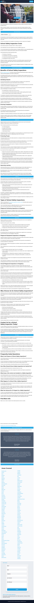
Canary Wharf (19, 496)
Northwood (3, 520)
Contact (31, 1)
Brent (9, 425)
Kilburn (3, 486)
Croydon (18, 537)
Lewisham (19, 518)
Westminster (3, 530)
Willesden (3, 478)
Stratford (18, 490)
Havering (18, 552)
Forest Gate (19, 504)
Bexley (18, 554)
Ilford (18, 527)
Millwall (18, 501)
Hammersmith (4, 506)
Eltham (18, 538)
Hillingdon (3, 547)
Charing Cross (4, 526)
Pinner (3, 492)
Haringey (3, 510)
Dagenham (19, 547)
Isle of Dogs (19, 503)
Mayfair (3, 517)
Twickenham (4, 554)
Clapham (18, 472)
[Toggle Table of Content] (9, 34)
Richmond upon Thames (5, 540)
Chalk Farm (3, 496)
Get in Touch (17, 217)
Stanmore (3, 482)
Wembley (11, 425)
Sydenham (19, 521)
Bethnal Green (4, 557)
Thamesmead (19, 541)
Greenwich (19, 510)
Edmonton (3, 550)
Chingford (18, 497)
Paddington (3, 500)
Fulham (3, 527)
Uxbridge (18, 470)
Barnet (3, 493)
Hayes (3, 537)
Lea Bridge (3, 553)
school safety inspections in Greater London (16, 202)
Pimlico (3, 534)
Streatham (19, 494)
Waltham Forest (19, 480)
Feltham (18, 487)
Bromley (18, 484)
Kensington (3, 507)
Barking (18, 528)
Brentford (3, 516)
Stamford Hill (4, 533)
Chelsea (3, 524)
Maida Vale (3, 489)
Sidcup (18, 545)
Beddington (19, 531)
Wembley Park (3, 425)
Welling (18, 544)
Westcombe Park (20, 520)
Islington (3, 523)
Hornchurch (19, 555)
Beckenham (19, 534)
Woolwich (18, 530)
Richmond (3, 544)
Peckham (18, 483)
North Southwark (4, 543)
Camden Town (4, 502)
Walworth (18, 473)
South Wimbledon (20, 493)
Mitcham (18, 507)
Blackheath (19, 517)
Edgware (3, 479)
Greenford (3, 495)
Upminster (19, 558)
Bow (18, 476)
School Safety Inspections (5, 72)
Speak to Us (17, 119)
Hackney (3, 551)
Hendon (6, 425)
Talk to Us (17, 176)
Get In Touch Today (17, 31)
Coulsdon (18, 548)
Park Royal (3, 485)
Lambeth (18, 477)
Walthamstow (19, 486)
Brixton (18, 479)
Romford (18, 551)
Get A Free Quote (17, 464)
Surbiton (18, 511)
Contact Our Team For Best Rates (17, 67)
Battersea (3, 541)
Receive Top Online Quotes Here (17, 427)
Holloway (3, 509)
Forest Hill (19, 513)
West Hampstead (4, 483)
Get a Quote (16, 17)
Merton (18, 500)
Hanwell (3, 499)
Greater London (19, 524)
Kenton (15, 425)
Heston (3, 536)
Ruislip (3, 519)
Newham (18, 514)
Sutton (18, 535)
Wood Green (4, 513)
